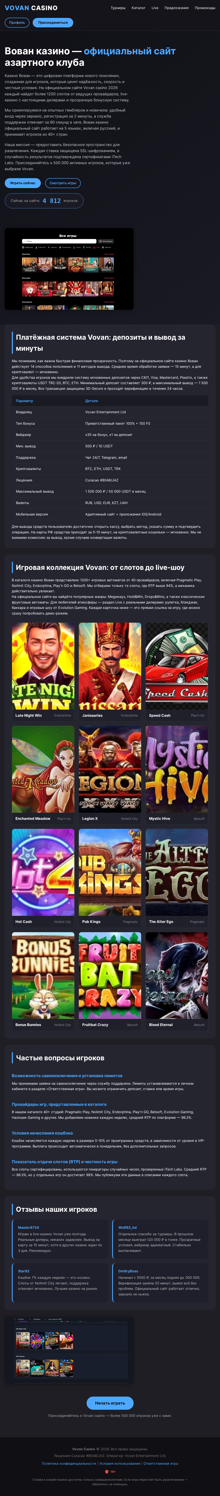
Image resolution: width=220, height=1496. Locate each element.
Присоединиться (53, 22)
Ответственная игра (161, 1463)
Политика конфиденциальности (69, 1463)
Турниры (118, 8)
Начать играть (110, 1403)
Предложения (177, 8)
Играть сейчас (22, 183)
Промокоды (205, 8)
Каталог (138, 8)
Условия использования (119, 1463)
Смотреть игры (63, 183)
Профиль (17, 22)
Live (155, 8)
